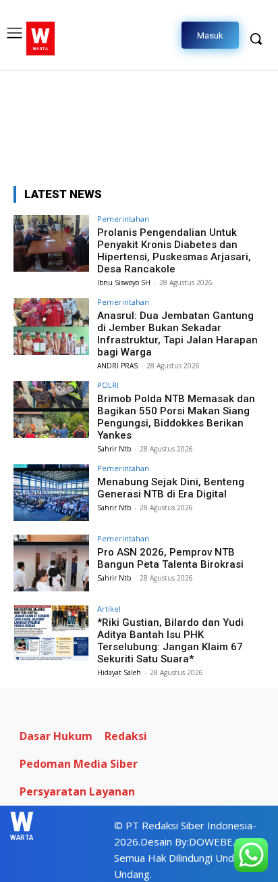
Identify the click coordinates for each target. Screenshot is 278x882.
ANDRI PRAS (117, 365)
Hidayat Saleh (119, 672)
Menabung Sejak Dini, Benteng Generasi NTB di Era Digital (170, 488)
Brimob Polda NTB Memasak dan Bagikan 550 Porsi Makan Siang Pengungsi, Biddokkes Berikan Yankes (176, 417)
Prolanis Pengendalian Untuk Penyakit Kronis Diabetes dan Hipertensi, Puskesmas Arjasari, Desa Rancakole (174, 250)
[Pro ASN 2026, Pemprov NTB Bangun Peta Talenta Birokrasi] (51, 563)
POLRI (108, 385)
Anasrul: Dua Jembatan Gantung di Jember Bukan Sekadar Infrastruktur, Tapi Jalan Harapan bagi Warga (177, 334)
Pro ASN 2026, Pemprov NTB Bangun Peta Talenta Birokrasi (170, 558)
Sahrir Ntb (114, 449)
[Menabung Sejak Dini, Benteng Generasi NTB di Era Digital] (51, 492)
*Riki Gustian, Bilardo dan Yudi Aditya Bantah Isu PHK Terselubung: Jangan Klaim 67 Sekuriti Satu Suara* (170, 640)
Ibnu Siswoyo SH (123, 282)
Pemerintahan (123, 218)
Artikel (109, 608)
